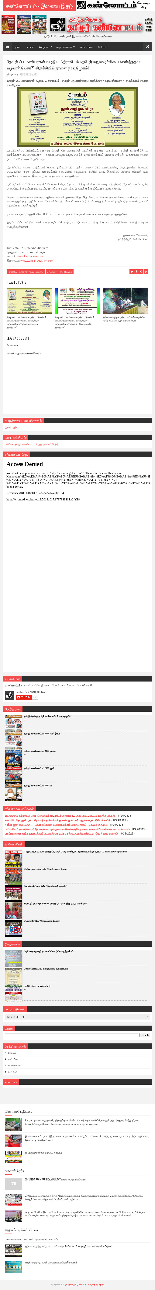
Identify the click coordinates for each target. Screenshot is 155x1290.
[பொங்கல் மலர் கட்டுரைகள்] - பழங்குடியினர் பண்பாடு (31, 1239)
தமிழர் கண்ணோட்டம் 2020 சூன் (39, 768)
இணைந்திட (11, 427)
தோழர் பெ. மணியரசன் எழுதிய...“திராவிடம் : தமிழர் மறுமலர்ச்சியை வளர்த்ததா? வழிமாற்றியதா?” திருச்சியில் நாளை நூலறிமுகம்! (27, 322)
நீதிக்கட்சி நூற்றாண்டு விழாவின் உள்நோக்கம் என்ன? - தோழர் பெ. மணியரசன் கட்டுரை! (68, 1246)
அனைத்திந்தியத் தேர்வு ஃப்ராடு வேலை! (42, 921)
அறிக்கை (12, 1052)
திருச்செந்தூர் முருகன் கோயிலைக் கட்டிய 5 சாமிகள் (51, 1262)
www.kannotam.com (30, 256)
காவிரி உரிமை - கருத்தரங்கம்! (37, 986)
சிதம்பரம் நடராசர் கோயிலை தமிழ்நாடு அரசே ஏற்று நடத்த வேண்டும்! (55, 903)
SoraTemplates (73, 1285)
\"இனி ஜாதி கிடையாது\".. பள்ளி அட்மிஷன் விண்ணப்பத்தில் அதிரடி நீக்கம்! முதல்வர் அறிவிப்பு (56, 824)
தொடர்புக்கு (86, 47)
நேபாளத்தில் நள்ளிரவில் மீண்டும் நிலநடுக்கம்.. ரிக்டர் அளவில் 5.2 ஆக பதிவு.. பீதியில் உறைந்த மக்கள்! (60, 815)
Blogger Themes (94, 1285)
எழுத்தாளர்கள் (64, 47)
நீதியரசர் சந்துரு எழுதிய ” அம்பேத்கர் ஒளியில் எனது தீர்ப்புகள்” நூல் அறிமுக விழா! (124, 318)
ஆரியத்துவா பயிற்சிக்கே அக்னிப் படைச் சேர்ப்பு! (45, 869)
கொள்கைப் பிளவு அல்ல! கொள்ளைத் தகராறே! (45, 886)
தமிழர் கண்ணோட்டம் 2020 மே (38, 785)
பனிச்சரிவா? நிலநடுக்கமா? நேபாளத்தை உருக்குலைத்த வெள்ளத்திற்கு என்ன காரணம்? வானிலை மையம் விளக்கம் (67, 829)
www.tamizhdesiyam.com (36, 260)
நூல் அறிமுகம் (66, 271)
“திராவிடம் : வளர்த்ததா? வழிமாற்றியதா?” (26, 271)
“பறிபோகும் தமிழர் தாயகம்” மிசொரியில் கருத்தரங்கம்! (49, 951)
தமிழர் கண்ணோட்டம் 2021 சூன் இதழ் (42, 733)
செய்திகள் (52, 271)
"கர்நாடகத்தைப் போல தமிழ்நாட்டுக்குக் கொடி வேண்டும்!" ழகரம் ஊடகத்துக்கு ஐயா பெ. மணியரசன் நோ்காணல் (75, 851)
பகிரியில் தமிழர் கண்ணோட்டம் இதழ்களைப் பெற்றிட (32, 444)
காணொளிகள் (14, 1065)
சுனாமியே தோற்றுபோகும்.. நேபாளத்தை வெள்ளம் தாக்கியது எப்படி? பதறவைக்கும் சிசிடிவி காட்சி (58, 820)
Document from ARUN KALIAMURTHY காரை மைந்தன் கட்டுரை (55, 1179)
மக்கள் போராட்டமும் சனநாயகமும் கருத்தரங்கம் (46, 968)
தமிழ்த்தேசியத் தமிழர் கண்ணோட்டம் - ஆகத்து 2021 (48, 716)
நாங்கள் (30, 47)
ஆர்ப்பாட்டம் (13, 1059)
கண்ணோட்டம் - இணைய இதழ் (39, 5)
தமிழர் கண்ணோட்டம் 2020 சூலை (40, 751)
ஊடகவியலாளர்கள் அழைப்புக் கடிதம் (43, 1152)
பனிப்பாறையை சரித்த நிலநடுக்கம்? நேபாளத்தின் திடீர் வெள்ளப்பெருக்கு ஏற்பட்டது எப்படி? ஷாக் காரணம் (61, 833)
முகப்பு (17, 47)
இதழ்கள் (44, 47)
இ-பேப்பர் (102, 47)
